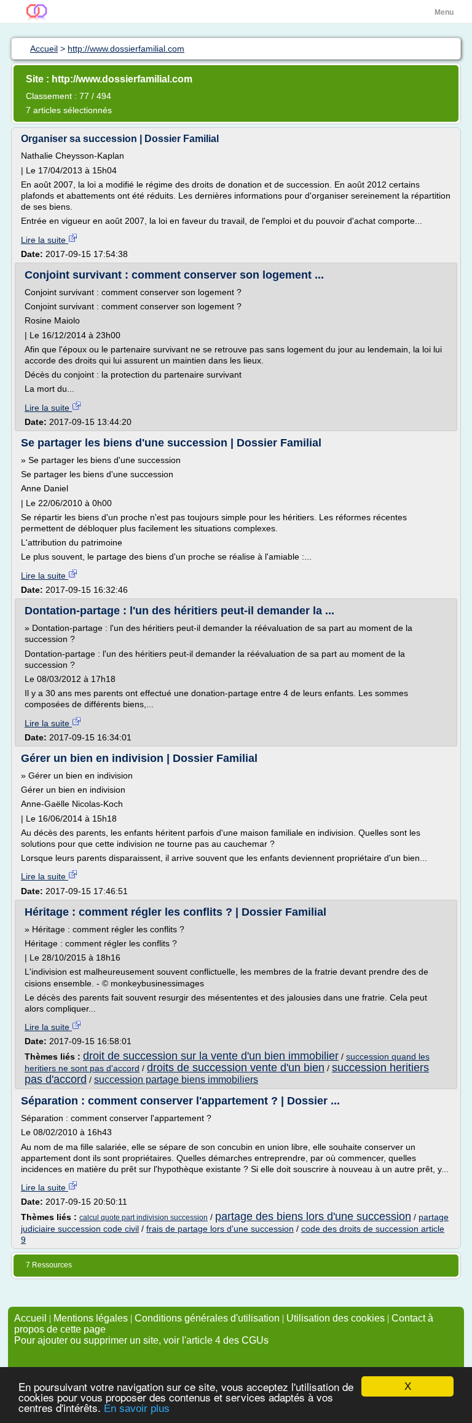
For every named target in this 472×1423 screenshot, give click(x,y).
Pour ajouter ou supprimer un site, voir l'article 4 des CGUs (141, 1340)
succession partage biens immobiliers (176, 1079)
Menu (444, 12)
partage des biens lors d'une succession (313, 1216)
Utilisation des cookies (335, 1318)
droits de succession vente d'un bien (235, 1067)
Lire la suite (44, 240)
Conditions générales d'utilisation (207, 1318)
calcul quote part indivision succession (143, 1217)
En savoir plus (137, 1408)
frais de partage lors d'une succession (220, 1229)
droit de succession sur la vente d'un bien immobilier (211, 1056)
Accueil (30, 1318)
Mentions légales (90, 1318)
